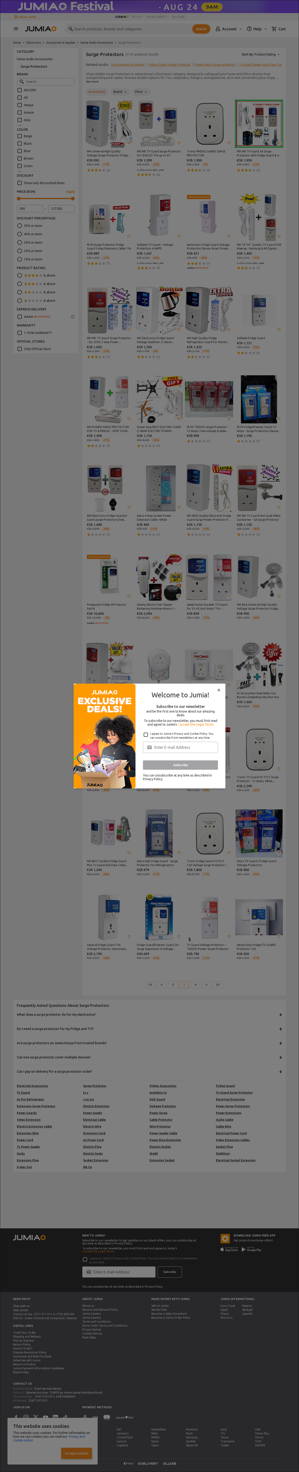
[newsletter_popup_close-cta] (219, 690)
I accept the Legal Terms (196, 724)
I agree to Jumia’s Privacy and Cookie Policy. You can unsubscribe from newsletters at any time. (182, 735)
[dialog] (149, 736)
